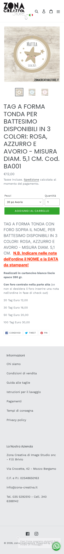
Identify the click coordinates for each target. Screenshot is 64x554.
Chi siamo (14, 364)
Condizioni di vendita (22, 373)
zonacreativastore (24, 543)
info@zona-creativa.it (22, 487)
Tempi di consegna (20, 410)
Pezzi (7, 195)
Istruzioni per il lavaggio (24, 392)
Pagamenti (14, 401)
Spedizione (31, 179)
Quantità (50, 195)
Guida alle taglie (18, 382)
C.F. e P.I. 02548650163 (23, 478)
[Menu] (58, 11)
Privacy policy (16, 420)
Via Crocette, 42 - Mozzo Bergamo (31, 468)
